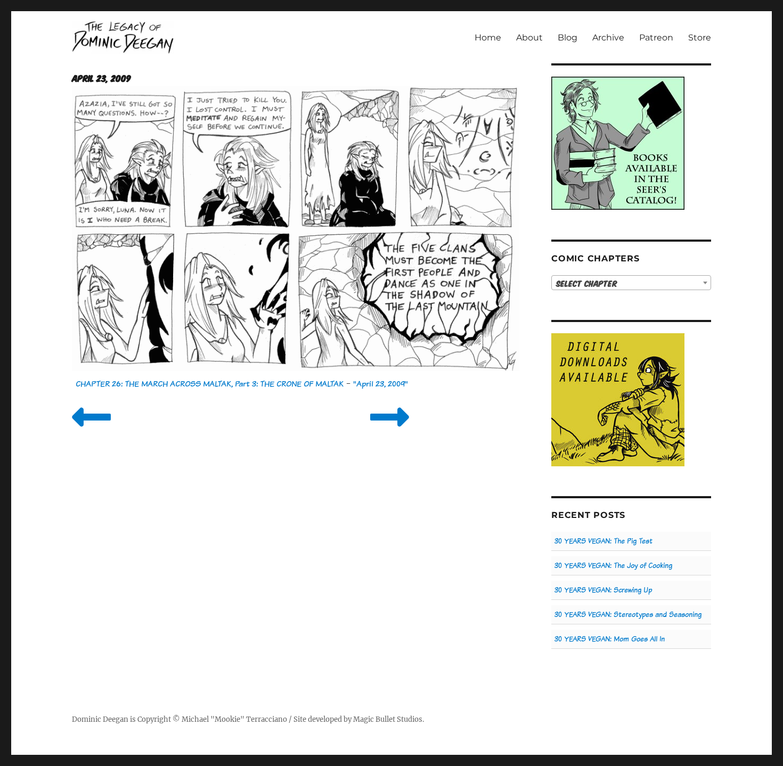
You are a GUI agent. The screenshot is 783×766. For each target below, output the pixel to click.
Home (488, 37)
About (529, 37)
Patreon (656, 37)
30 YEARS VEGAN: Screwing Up (603, 590)
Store (699, 37)
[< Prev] (91, 430)
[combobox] (631, 282)
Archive (608, 37)
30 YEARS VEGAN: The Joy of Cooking (613, 566)
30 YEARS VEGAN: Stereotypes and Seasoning (628, 614)
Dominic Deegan (100, 719)
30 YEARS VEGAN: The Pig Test (603, 541)
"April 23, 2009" (380, 383)
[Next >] (389, 430)
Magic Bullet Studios (387, 719)
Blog (567, 37)
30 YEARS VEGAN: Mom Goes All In (609, 639)
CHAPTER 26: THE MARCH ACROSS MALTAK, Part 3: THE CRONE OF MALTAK (210, 383)
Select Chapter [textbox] (586, 283)
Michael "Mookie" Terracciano (234, 719)
